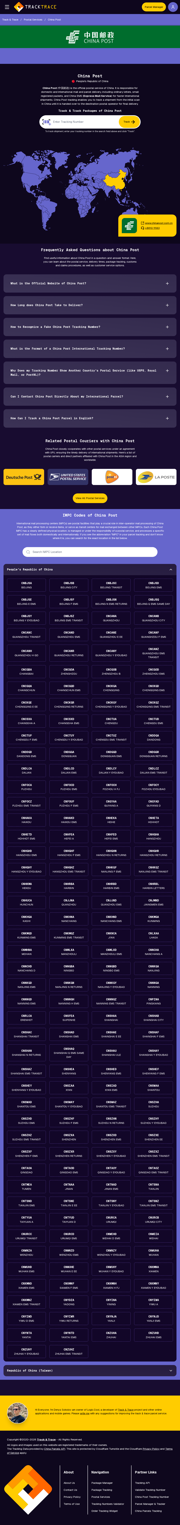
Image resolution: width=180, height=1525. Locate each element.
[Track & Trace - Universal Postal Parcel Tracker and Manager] (35, 7)
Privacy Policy (151, 1448)
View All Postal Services (90, 498)
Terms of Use (72, 1504)
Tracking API (142, 1482)
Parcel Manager (154, 7)
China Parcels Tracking (148, 1511)
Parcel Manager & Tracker (150, 1504)
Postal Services (100, 1497)
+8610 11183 (152, 228)
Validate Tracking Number (150, 1489)
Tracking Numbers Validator (107, 1504)
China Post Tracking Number (152, 1497)
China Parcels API (54, 1448)
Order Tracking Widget (104, 1511)
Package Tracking (101, 1489)
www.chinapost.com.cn (159, 223)
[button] (7, 7)
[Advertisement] (90, 56)
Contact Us (70, 1489)
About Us (69, 1482)
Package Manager (102, 1482)
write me (84, 1413)
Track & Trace (126, 1409)
